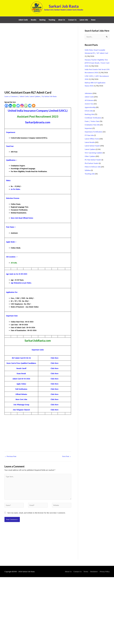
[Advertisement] (37, 42)
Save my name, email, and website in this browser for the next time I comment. (36, 513)
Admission (88, 93)
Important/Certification (93, 132)
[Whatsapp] (14, 105)
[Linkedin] (10, 105)
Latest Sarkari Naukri (92, 146)
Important (88, 128)
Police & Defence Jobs (93, 167)
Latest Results (90, 142)
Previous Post (10, 456)
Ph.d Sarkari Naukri (92, 163)
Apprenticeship (90, 107)
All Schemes (89, 100)
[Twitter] (18, 105)
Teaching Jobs (90, 174)
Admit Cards (24, 96)
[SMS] (26, 105)
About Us (68, 572)
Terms (85, 572)
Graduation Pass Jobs (92, 125)
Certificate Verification (93, 118)
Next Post (66, 456)
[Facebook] (6, 105)
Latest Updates (35, 96)
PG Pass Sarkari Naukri (93, 160)
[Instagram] (22, 105)
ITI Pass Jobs (89, 135)
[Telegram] (30, 105)
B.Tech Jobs (89, 111)
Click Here (54, 399)
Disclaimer (94, 572)
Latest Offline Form (92, 139)
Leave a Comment (11, 96)
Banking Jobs (89, 114)
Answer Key (89, 104)
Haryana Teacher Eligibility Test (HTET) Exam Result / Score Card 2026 (97, 63)
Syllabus (88, 170)
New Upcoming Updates (93, 153)
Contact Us (77, 572)
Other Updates (90, 156)
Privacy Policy (105, 572)
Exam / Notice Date (92, 121)
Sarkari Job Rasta (64, 6)
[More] (33, 105)
